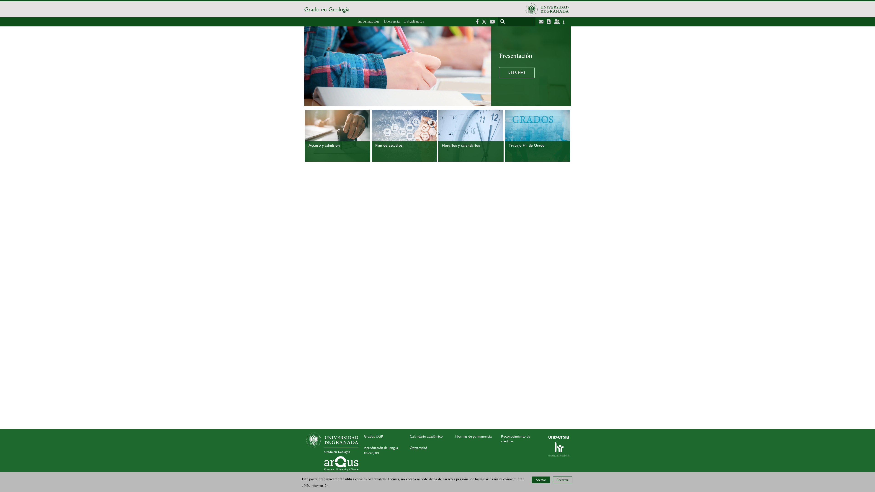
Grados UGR (373, 436)
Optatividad (418, 448)
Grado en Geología (327, 9)
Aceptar (541, 480)
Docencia (392, 22)
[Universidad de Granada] (547, 9)
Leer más (516, 72)
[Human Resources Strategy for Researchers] (558, 449)
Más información (316, 485)
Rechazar (563, 480)
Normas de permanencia (473, 436)
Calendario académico (426, 436)
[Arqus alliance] (341, 463)
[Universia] (558, 437)
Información (368, 22)
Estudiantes (414, 22)
